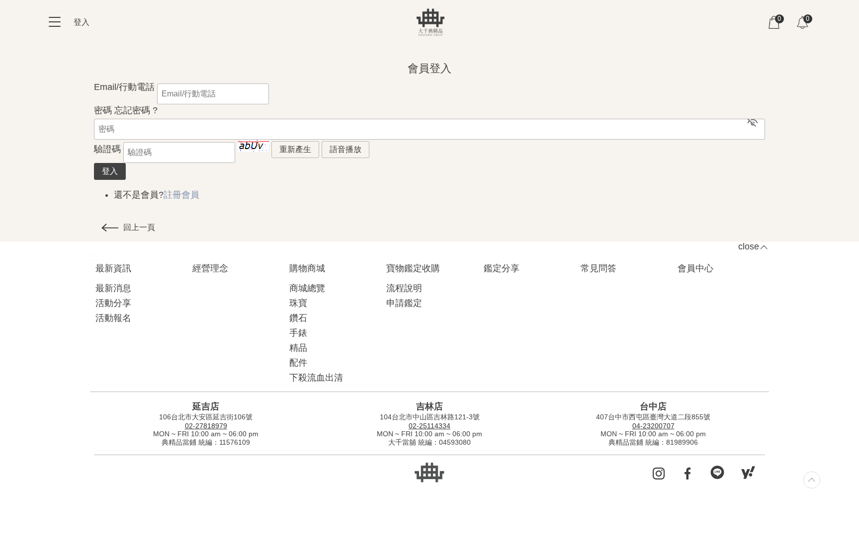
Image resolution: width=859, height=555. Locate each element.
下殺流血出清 (316, 378)
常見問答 (598, 268)
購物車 (774, 22)
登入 (81, 22)
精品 (298, 348)
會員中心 (695, 268)
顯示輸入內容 (752, 122)
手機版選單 (55, 22)
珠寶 (298, 303)
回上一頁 (139, 227)
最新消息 (113, 288)
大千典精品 (430, 22)
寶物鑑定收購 (413, 268)
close (748, 246)
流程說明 (404, 288)
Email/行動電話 (124, 87)
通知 (802, 22)
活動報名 (113, 318)
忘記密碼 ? (136, 110)
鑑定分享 (501, 268)
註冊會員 (181, 195)
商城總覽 (307, 288)
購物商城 (307, 268)
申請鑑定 (404, 303)
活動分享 (113, 303)
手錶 (298, 333)
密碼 (103, 110)
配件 (298, 363)
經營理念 (210, 268)
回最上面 (811, 480)
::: (97, 53)
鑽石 (298, 318)
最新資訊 (113, 268)
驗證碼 (107, 149)
